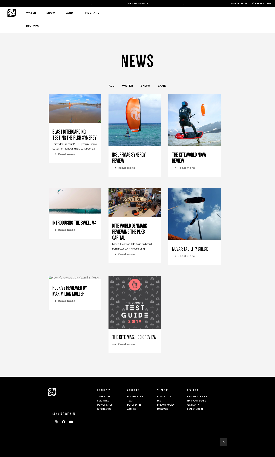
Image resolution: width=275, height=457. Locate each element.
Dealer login (239, 3)
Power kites (105, 405)
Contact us (164, 397)
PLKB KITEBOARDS (137, 3)
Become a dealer (197, 397)
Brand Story (135, 397)
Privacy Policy (165, 405)
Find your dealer (197, 401)
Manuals (162, 409)
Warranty (193, 405)
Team (130, 401)
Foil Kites (103, 401)
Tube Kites (104, 397)
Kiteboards (104, 409)
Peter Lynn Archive (134, 407)
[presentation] (91, 3)
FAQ (159, 401)
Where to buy (261, 3)
